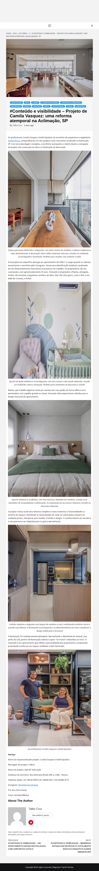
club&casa (27, 832)
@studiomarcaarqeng (28, 785)
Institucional (58, 106)
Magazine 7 (57, 867)
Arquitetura (16, 102)
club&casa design (40, 832)
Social (69, 106)
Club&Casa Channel (50, 102)
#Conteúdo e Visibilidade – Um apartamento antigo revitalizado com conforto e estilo (27, 844)
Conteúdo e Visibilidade (71, 102)
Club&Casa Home (54, 832)
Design (27, 106)
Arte (27, 102)
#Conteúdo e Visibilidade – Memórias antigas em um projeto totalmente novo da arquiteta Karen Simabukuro (71, 846)
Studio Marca (14, 140)
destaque (21, 834)
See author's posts (40, 815)
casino (35, 102)
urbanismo (80, 106)
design (74, 832)
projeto (28, 834)
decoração (66, 832)
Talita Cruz (18, 125)
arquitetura (17, 832)
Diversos (37, 106)
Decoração (16, 106)
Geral (46, 106)
